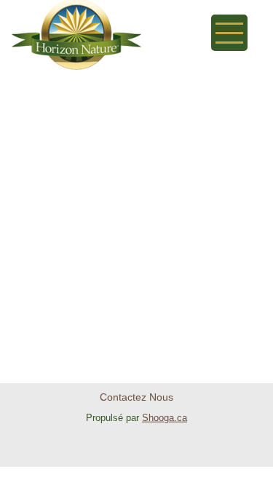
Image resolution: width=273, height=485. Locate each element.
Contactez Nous (136, 397)
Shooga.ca (164, 417)
